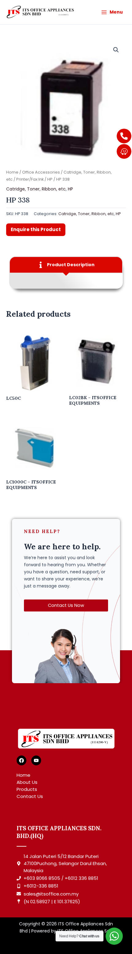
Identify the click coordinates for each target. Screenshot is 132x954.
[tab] (66, 264)
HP (49, 179)
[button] (116, 49)
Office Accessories (41, 172)
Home (12, 172)
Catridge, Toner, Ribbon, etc (36, 189)
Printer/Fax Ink (30, 179)
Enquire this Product (36, 229)
